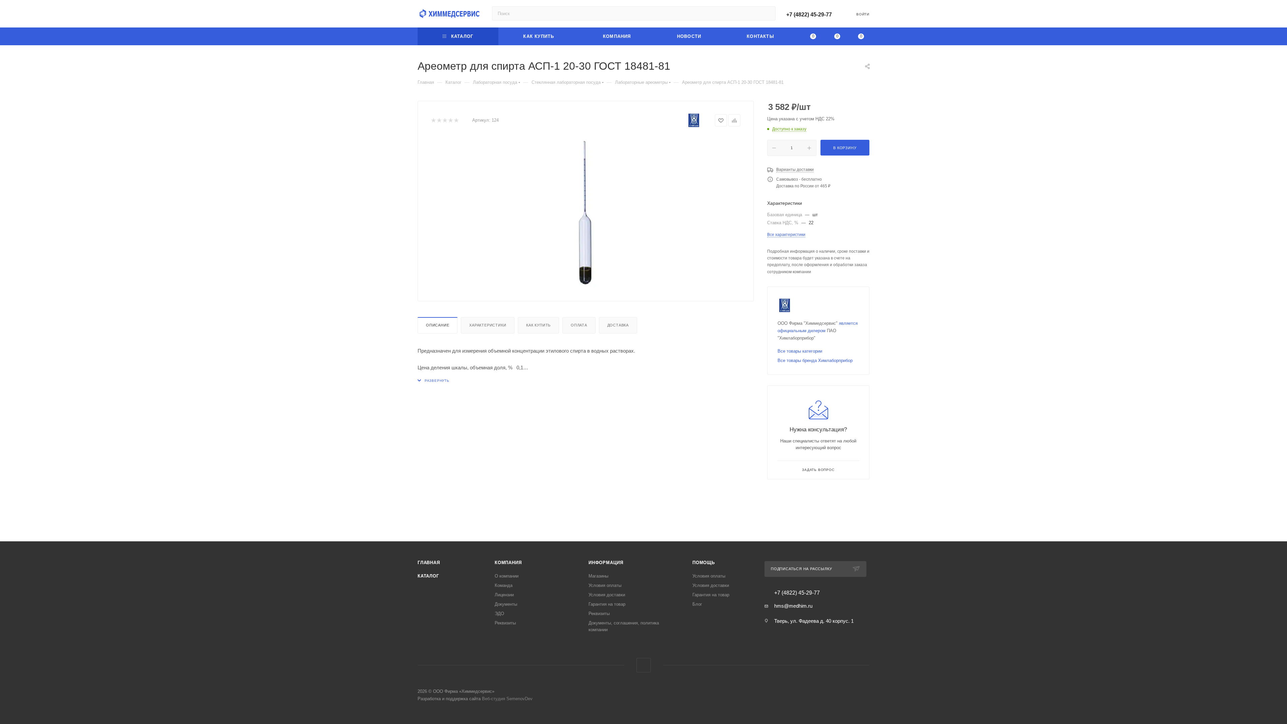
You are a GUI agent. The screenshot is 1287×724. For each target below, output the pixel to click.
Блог (697, 604)
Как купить (538, 325)
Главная (429, 562)
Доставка (618, 325)
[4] (450, 120)
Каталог (428, 576)
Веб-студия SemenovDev (507, 698)
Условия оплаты (605, 585)
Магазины (598, 576)
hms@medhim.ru (793, 606)
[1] (433, 120)
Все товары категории (800, 351)
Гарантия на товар (607, 604)
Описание (437, 325)
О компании (506, 576)
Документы (506, 604)
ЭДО (499, 613)
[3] (444, 120)
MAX (643, 665)
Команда (503, 585)
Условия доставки (607, 594)
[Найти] (767, 13)
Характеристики (487, 325)
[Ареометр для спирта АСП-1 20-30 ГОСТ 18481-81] (585, 212)
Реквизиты (505, 622)
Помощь (703, 562)
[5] (456, 120)
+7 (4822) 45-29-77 (809, 14)
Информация (606, 562)
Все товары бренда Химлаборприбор (815, 360)
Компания (508, 562)
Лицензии (504, 594)
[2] (439, 120)
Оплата (579, 325)
